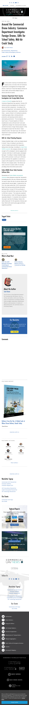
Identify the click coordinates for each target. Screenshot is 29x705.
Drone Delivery (9, 620)
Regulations (14, 50)
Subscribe (7, 247)
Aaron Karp (21, 452)
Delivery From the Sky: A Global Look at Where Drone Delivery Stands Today (13, 422)
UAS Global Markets (10, 628)
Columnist (8, 460)
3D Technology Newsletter (9, 491)
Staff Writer (8, 448)
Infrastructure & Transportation (13, 635)
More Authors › (14, 463)
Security (7, 647)
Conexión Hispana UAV (7, 485)
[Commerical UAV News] (14, 561)
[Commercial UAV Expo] (14, 568)
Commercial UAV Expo (21, 5)
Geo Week (4, 501)
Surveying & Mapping (10, 650)
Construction (8, 616)
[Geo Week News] (14, 680)
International (6, 50)
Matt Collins (21, 446)
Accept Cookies (14, 702)
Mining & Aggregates (10, 639)
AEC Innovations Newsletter (9, 488)
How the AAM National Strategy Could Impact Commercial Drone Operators (7, 265)
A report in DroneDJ (6, 101)
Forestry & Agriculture (10, 631)
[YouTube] (16, 2)
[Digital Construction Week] (14, 686)
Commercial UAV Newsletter (9, 482)
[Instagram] (18, 2)
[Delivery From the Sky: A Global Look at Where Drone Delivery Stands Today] (14, 401)
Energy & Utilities (9, 623)
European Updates (6, 484)
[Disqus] (14, 359)
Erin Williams (8, 452)
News (4, 220)
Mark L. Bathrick (8, 459)
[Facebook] (9, 579)
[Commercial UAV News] (10, 668)
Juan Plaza (8, 446)
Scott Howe (9, 47)
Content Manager (21, 448)
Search (12, 5)
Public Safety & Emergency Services (11, 52)
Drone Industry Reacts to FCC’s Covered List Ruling (19, 263)
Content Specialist (8, 454)
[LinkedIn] (13, 2)
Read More (5, 426)
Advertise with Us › (14, 210)
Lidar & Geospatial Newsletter (9, 490)
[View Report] (8, 519)
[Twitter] (11, 2)
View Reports (14, 524)
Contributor (21, 454)
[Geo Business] (22, 668)
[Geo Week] (14, 674)
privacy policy (17, 244)
